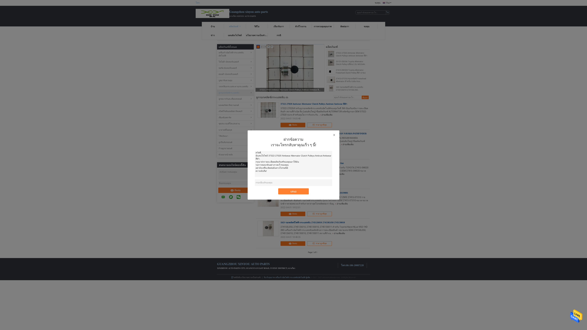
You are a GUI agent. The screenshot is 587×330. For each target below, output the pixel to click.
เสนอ (293, 191)
